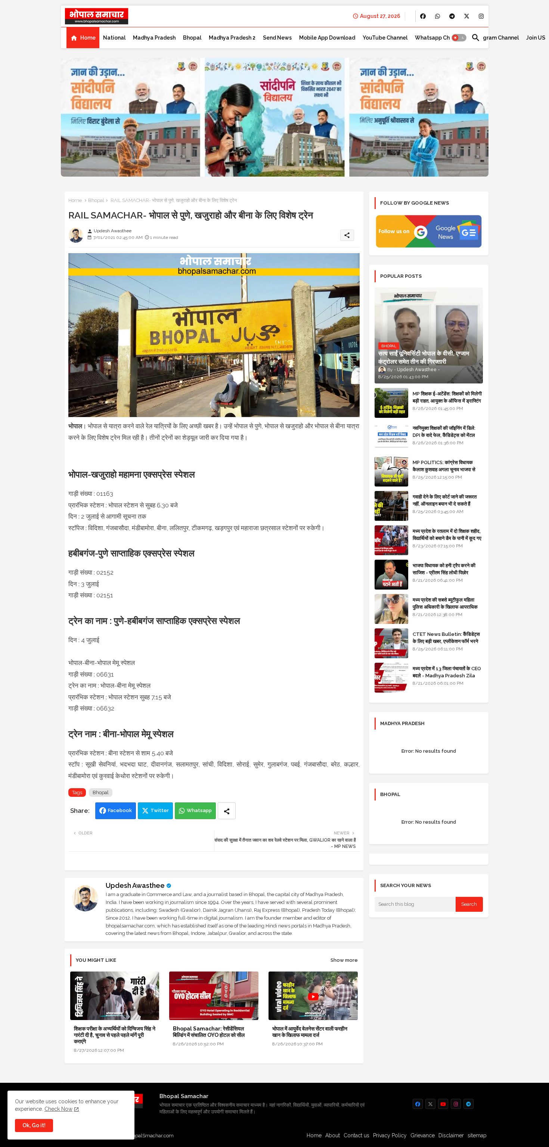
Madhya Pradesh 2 (232, 38)
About (332, 1135)
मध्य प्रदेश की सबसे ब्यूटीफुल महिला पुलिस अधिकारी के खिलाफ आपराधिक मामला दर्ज (445, 606)
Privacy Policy (390, 1135)
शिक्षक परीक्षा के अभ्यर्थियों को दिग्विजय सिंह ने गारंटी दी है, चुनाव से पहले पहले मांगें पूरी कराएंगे (114, 1035)
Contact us (356, 1135)
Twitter (160, 810)
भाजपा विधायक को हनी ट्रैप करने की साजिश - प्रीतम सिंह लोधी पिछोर (444, 569)
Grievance (422, 1135)
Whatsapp (199, 810)
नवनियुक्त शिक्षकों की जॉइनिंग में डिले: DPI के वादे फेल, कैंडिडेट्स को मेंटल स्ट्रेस (444, 434)
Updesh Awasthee (135, 885)
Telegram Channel (495, 38)
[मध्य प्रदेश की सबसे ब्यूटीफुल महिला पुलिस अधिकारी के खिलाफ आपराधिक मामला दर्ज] (391, 609)
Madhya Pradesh (154, 38)
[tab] (82, 37)
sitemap (477, 1135)
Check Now (58, 1109)
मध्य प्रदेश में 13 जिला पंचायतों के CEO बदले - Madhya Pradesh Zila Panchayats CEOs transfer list (447, 679)
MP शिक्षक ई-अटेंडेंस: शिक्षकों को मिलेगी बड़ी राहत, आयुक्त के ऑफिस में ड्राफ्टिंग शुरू (447, 400)
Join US (535, 38)
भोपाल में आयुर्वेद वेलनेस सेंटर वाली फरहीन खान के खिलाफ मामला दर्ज (309, 1032)
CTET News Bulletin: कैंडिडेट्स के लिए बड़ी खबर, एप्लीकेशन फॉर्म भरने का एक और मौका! (446, 640)
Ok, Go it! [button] (34, 1125)
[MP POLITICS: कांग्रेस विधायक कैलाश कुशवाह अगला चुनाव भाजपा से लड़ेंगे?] (391, 472)
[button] (459, 37)
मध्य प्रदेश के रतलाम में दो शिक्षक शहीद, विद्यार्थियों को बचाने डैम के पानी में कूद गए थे (447, 537)
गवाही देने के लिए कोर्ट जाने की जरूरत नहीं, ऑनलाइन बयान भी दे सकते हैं (445, 500)
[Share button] (227, 810)
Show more (344, 960)
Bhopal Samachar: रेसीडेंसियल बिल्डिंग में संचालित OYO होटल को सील (209, 1032)
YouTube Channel (385, 38)
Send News (277, 38)
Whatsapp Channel (439, 38)
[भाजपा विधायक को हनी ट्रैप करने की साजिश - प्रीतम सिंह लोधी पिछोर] (391, 575)
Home (88, 38)
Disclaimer (451, 1135)
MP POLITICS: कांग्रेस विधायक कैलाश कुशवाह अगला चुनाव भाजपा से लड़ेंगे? (444, 469)
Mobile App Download (327, 38)
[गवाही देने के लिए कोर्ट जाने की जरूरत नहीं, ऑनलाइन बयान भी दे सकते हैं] (391, 506)
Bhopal (192, 38)
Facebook (120, 810)
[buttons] (423, 16)
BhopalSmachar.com (150, 1135)
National (114, 38)
